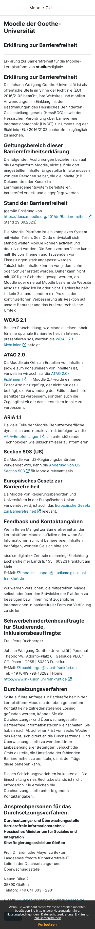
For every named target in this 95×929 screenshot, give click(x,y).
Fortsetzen (47, 924)
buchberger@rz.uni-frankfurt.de (49, 667)
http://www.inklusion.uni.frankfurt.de (35, 679)
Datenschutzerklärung (57, 914)
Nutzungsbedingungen (23, 914)
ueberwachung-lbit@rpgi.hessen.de (53, 900)
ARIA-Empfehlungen (22, 436)
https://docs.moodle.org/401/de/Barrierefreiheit (45, 216)
